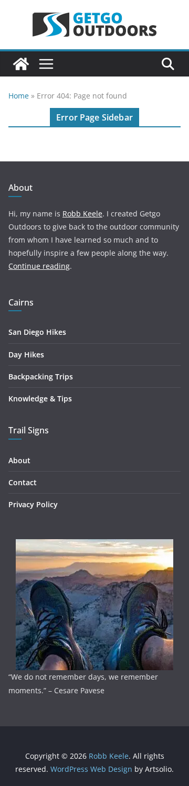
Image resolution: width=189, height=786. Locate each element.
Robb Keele (82, 214)
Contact (22, 482)
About (19, 460)
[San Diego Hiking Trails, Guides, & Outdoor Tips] (21, 64)
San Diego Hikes (37, 332)
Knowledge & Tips (40, 398)
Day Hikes (26, 354)
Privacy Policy (33, 504)
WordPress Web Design (91, 769)
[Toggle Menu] (46, 64)
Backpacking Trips (40, 376)
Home (18, 96)
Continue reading (39, 266)
